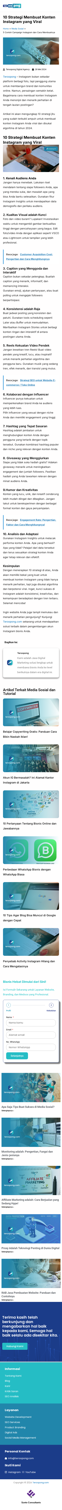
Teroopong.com (12, 621)
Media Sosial (17, 28)
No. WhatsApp (13, 1042)
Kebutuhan (51, 1011)
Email (9, 1029)
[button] (48, 6)
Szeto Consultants (31, 1502)
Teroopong (9, 76)
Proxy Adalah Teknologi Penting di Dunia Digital (30, 1248)
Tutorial (9, 693)
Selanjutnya (17, 1055)
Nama (9, 1017)
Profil (8, 1011)
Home (6, 28)
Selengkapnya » (8, 1111)
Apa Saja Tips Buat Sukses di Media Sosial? (28, 1106)
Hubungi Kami (14, 1346)
